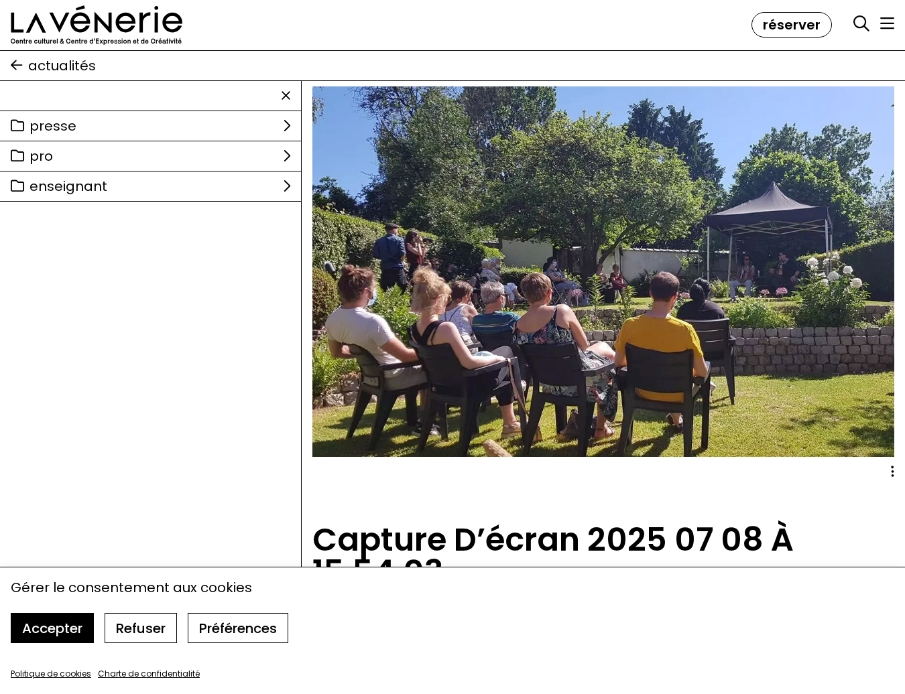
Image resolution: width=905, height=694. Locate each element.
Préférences (238, 628)
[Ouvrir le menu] (887, 23)
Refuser (141, 628)
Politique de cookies (51, 673)
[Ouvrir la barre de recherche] (861, 24)
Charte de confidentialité (149, 673)
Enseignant (68, 186)
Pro (41, 156)
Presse (52, 126)
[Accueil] (96, 25)
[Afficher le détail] (892, 471)
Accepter (52, 628)
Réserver (792, 24)
